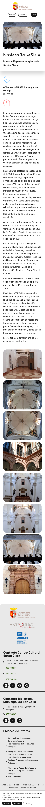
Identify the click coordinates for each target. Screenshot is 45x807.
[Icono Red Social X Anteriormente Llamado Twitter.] (12, 685)
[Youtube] (19, 685)
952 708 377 (11, 668)
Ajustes (27, 803)
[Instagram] (26, 685)
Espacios (18, 61)
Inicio (6, 61)
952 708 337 (11, 714)
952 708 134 (11, 679)
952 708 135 (11, 673)
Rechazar (17, 803)
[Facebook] (6, 685)
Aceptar (6, 803)
